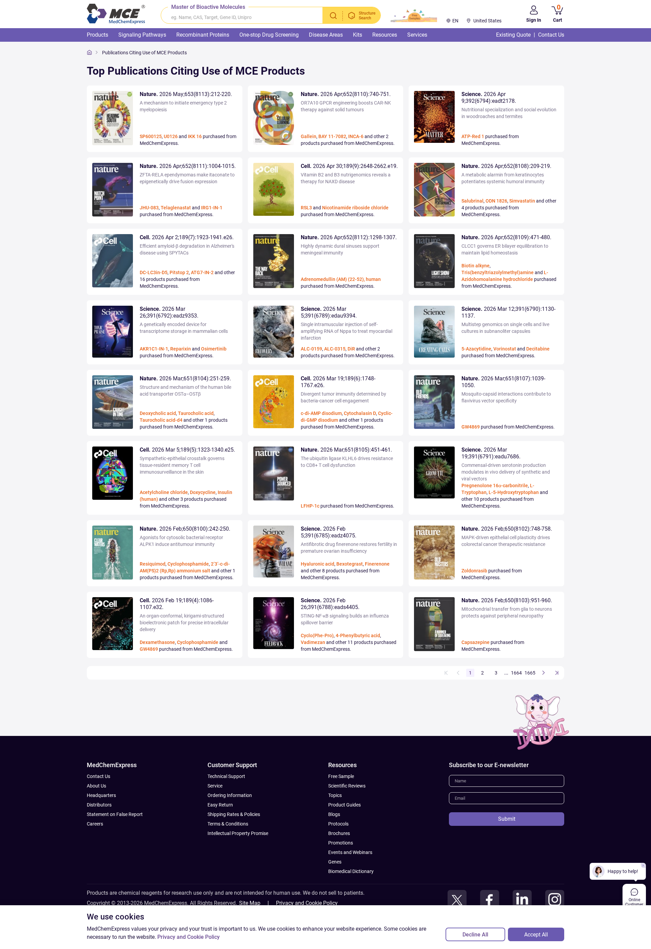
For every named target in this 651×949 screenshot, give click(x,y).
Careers (95, 824)
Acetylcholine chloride (164, 492)
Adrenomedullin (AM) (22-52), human (341, 279)
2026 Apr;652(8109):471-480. (506, 237)
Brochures (339, 833)
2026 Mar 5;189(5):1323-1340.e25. (187, 450)
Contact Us (98, 776)
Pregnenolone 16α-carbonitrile (494, 485)
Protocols (338, 824)
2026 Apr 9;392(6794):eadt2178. (488, 97)
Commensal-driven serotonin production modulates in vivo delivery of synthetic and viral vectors (505, 471)
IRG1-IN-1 (211, 207)
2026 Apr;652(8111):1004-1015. (188, 166)
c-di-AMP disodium (321, 413)
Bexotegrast (349, 564)
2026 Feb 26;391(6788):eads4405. (330, 603)
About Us (96, 786)
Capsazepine (475, 642)
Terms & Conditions (228, 824)
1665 (530, 673)
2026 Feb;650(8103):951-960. (506, 600)
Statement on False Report (115, 814)
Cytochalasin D (360, 413)
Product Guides (344, 805)
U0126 (171, 136)
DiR (351, 349)
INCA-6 (355, 136)
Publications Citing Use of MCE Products (144, 52)
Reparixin (180, 349)
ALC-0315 (335, 349)
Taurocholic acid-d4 (161, 420)
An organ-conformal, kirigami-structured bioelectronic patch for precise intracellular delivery (184, 622)
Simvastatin (522, 201)
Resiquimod (152, 564)
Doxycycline (203, 492)
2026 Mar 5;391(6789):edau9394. (329, 312)
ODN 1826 (496, 201)
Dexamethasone (157, 642)
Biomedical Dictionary (351, 871)
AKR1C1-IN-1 (154, 349)
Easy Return (220, 805)
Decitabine (538, 349)
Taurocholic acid (196, 413)
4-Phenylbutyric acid (358, 635)
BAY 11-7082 (332, 136)
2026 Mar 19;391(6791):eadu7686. (490, 453)
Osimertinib (213, 349)
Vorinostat (504, 349)
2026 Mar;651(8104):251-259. (185, 378)
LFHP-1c (310, 506)
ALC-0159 (311, 349)
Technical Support (226, 776)
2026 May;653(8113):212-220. (186, 94)
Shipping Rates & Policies (234, 814)
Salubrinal (472, 201)
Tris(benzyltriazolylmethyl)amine (497, 272)
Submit (506, 819)
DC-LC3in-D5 (153, 272)
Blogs (334, 814)
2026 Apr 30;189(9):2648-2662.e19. (349, 166)
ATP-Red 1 (472, 136)
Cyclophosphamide (188, 564)
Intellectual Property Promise (238, 833)
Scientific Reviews (347, 786)
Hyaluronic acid (317, 564)
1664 (516, 673)
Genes (334, 862)
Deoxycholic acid (158, 413)
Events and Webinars (350, 852)
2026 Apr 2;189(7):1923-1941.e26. (187, 237)
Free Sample (341, 776)
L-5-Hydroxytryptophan (514, 492)
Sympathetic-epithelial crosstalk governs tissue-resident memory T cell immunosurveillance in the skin (182, 465)
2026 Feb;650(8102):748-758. (506, 529)
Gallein (308, 136)
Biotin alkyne (475, 265)
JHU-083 (149, 207)
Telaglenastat (176, 207)
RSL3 (306, 207)
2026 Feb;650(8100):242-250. (185, 529)
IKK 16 (195, 136)
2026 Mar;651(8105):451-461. (346, 450)
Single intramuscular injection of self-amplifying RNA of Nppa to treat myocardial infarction (346, 331)
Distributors (99, 805)
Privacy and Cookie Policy (307, 903)
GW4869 (470, 427)
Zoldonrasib (474, 570)
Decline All (475, 934)
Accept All (536, 934)
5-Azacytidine (476, 349)
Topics (335, 795)
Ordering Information (230, 795)
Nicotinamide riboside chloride (355, 207)
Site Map (249, 903)
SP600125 (151, 136)
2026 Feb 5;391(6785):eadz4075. (328, 532)
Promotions (340, 843)
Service (215, 786)
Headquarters (101, 795)
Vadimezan (313, 642)
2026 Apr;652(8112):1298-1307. (349, 237)
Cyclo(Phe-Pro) (317, 635)
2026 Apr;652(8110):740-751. (346, 94)
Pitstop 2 (179, 272)
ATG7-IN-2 (202, 272)
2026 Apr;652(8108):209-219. (506, 166)
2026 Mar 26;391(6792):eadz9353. (169, 312)
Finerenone (377, 564)
